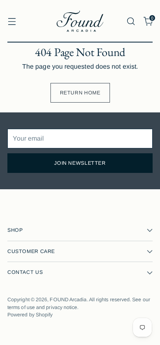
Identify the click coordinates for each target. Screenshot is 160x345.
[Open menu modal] (11, 21)
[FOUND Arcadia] (80, 21)
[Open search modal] (130, 21)
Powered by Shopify (30, 315)
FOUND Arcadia (68, 299)
